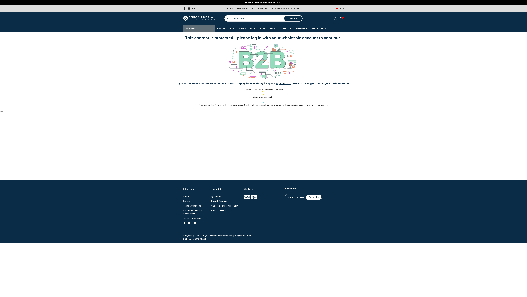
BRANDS (221, 28)
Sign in (3, 111)
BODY (262, 28)
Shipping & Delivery (192, 218)
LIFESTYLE (286, 28)
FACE (252, 28)
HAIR (232, 28)
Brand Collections (219, 210)
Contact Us (188, 201)
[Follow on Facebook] (184, 8)
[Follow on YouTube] (193, 8)
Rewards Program (219, 201)
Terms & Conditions (192, 206)
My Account (216, 196)
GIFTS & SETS (319, 28)
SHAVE (242, 28)
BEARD (273, 28)
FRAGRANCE (301, 28)
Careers (186, 196)
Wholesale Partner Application (224, 206)
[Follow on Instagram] (189, 8)
